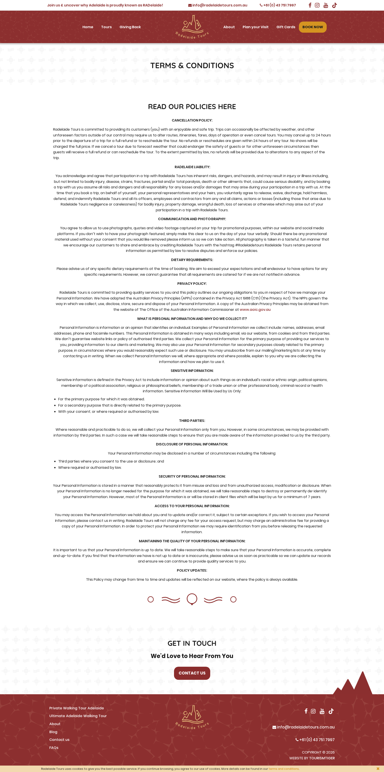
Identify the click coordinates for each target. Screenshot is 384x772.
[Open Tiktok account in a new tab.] (334, 5)
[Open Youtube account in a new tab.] (326, 5)
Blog (53, 731)
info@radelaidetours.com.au (219, 5)
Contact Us (192, 673)
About (229, 27)
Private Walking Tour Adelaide (76, 708)
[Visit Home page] (192, 27)
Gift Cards (285, 27)
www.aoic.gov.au (255, 309)
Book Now (313, 27)
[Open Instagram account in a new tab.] (317, 5)
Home (87, 27)
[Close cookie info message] (378, 769)
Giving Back (130, 27)
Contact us (59, 739)
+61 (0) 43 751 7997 (279, 5)
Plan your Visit (256, 27)
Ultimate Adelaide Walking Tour (78, 715)
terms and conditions (284, 769)
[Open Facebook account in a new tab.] (310, 5)
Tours (106, 27)
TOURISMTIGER (322, 758)
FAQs (53, 747)
